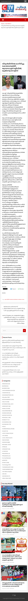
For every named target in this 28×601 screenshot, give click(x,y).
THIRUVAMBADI (6, 469)
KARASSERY (5, 406)
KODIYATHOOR (6, 415)
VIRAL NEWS (5, 478)
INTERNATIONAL (6, 404)
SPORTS (4, 462)
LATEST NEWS (5, 433)
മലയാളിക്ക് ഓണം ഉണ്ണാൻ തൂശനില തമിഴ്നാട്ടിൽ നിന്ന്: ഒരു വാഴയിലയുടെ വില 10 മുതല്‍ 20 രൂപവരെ (14, 348)
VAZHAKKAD (5, 476)
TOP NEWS (5, 471)
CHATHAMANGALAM (7, 390)
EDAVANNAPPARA (6, 395)
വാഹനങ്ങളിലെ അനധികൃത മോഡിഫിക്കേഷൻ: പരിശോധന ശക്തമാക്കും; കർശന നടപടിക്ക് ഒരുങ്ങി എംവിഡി (12, 557)
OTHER (4, 451)
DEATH (8, 299)
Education (4, 397)
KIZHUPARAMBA (6, 411)
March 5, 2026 (5, 73)
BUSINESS (4, 388)
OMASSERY (5, 449)
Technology (5, 465)
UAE (3, 474)
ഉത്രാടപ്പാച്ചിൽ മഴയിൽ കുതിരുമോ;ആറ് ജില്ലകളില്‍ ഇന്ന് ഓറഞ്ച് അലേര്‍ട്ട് (12, 504)
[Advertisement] (14, 43)
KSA (3, 426)
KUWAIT (4, 431)
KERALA (4, 408)
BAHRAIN (4, 386)
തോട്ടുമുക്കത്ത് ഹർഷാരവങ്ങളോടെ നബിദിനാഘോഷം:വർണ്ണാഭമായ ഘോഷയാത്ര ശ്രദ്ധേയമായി (12, 364)
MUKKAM (4, 442)
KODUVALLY (5, 417)
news (23, 299)
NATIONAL (5, 444)
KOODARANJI (5, 422)
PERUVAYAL (5, 453)
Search (24, 330)
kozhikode (15, 299)
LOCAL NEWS (5, 438)
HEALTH (4, 402)
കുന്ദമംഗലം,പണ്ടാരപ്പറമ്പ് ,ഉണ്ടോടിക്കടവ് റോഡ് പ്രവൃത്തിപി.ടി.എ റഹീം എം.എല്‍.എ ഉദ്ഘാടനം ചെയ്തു (14, 308)
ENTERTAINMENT (6, 399)
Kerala (11, 299)
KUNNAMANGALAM (7, 429)
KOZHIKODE (5, 424)
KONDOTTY (5, 420)
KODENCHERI (5, 413)
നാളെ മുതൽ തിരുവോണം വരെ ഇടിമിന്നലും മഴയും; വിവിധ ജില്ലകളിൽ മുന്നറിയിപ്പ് (12, 372)
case (6, 299)
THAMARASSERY (6, 467)
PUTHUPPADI (5, 458)
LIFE (3, 435)
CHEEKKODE (5, 393)
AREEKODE (5, 384)
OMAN (3, 447)
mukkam (20, 299)
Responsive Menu (25, 1)
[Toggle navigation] (3, 20)
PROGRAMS (5, 456)
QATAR (4, 460)
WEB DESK (11, 73)
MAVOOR (4, 440)
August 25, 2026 (5, 508)
